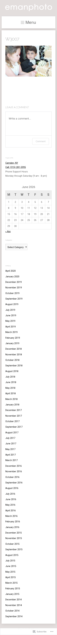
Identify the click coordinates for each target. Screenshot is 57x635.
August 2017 (11, 432)
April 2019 (10, 326)
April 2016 (10, 510)
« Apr (8, 231)
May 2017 (10, 449)
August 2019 (11, 304)
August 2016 (11, 488)
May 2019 (10, 321)
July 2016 (10, 494)
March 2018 (11, 399)
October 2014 (12, 610)
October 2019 (12, 293)
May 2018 (10, 388)
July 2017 (10, 438)
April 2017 (10, 454)
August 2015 (11, 555)
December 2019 (13, 282)
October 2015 (12, 544)
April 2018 (10, 393)
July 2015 (10, 560)
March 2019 (11, 332)
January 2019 (12, 343)
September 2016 (13, 482)
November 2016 (13, 471)
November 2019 (13, 287)
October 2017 (12, 421)
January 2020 (12, 276)
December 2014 (13, 599)
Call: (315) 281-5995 (15, 167)
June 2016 (10, 499)
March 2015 (11, 583)
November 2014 (13, 605)
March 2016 (11, 516)
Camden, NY (11, 163)
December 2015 (13, 532)
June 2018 (10, 382)
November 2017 (13, 416)
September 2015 (13, 549)
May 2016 (10, 505)
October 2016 (12, 477)
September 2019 (13, 298)
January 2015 (12, 594)
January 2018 (12, 404)
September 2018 (13, 365)
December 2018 (13, 349)
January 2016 (12, 527)
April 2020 (10, 271)
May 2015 (10, 572)
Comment (41, 141)
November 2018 (13, 354)
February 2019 (12, 338)
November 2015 (13, 538)
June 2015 (10, 566)
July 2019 (10, 310)
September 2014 (13, 616)
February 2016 (12, 521)
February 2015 (12, 588)
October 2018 (12, 360)
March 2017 (11, 460)
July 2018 (10, 376)
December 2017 (13, 410)
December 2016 (13, 466)
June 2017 (10, 443)
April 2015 (10, 577)
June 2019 (10, 315)
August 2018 (11, 371)
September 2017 (13, 427)
